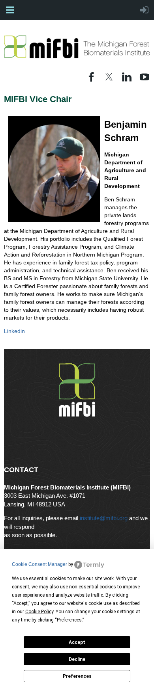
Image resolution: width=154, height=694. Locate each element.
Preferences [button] (69, 620)
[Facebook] (91, 76)
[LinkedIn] (126, 76)
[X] (109, 76)
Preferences (77, 676)
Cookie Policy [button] (39, 611)
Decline (77, 659)
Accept (77, 642)
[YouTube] (144, 76)
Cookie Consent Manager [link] (39, 564)
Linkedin (14, 331)
